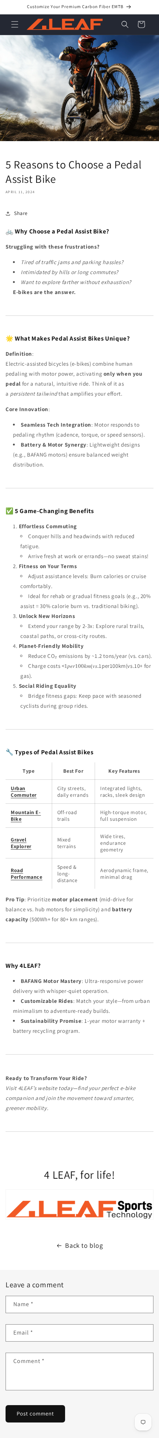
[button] (15, 24)
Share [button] (21, 213)
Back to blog (84, 1245)
